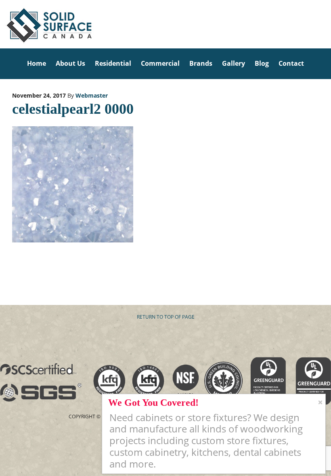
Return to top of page (166, 316)
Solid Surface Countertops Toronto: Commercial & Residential (2, 24)
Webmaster (91, 95)
